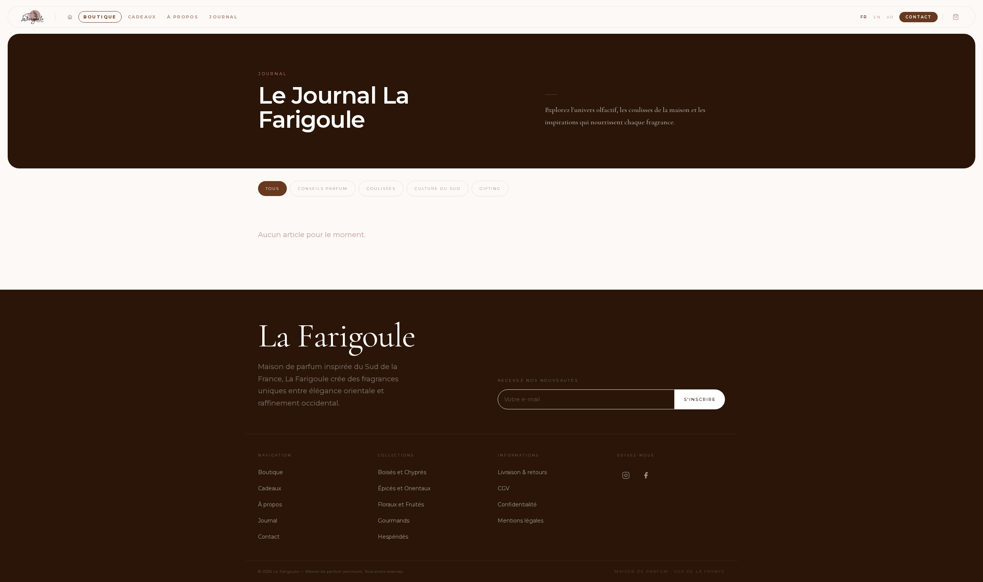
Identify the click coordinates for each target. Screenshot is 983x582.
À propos (183, 17)
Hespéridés (393, 536)
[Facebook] (645, 475)
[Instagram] (625, 475)
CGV (504, 488)
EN (877, 17)
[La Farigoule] (33, 17)
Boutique (100, 17)
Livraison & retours (522, 472)
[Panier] (955, 16)
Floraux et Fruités (401, 504)
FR (864, 17)
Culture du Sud (437, 188)
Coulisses (381, 188)
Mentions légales (520, 520)
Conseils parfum (323, 188)
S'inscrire (700, 399)
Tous (272, 188)
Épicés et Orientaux (404, 488)
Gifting (490, 188)
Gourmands (393, 520)
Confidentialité (517, 504)
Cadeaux (142, 17)
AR (890, 17)
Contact (918, 17)
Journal (223, 17)
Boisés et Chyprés (402, 472)
